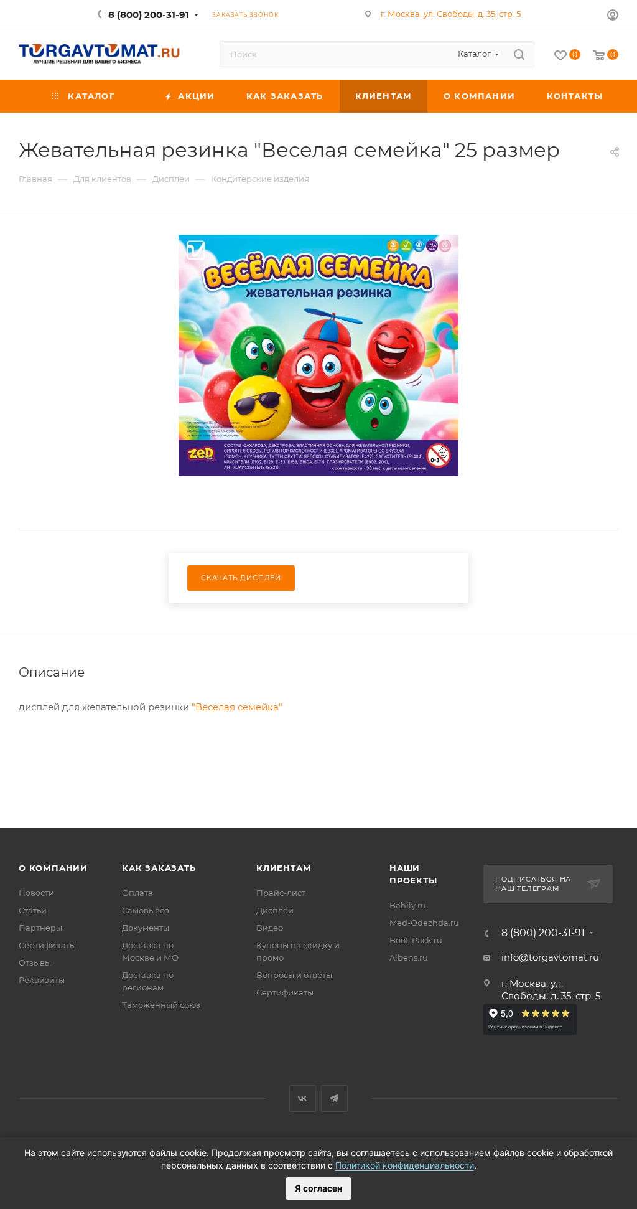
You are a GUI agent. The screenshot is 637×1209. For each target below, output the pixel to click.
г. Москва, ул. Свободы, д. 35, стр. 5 (451, 14)
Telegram (334, 1098)
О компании (53, 868)
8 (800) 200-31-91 (148, 15)
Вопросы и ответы (294, 975)
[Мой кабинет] (612, 16)
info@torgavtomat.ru (550, 957)
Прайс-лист (280, 893)
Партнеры (40, 928)
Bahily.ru (407, 905)
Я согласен (318, 1188)
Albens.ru (408, 957)
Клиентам (283, 868)
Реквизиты (42, 980)
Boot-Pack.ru (415, 940)
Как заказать (159, 868)
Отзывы (35, 962)
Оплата (137, 893)
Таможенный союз (161, 1005)
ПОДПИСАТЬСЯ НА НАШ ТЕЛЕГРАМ (533, 884)
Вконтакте (302, 1098)
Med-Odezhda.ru (424, 923)
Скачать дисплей (241, 577)
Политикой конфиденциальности (404, 1165)
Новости (36, 893)
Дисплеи (275, 910)
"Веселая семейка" (237, 707)
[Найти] (519, 54)
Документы (145, 928)
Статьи (33, 910)
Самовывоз (145, 910)
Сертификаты (47, 945)
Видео (269, 928)
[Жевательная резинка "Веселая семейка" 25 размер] (318, 355)
